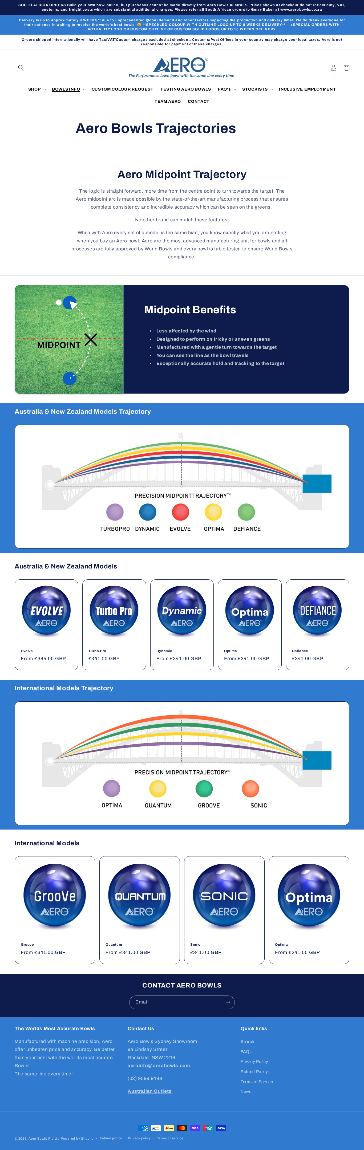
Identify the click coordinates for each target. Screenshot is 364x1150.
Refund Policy (254, 1071)
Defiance (300, 651)
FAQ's (247, 1051)
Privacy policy (139, 1138)
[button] (21, 67)
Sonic (195, 944)
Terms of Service (257, 1081)
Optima (230, 651)
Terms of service (170, 1138)
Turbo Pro (97, 651)
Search (247, 1041)
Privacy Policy (254, 1061)
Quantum (114, 944)
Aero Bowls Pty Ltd (44, 1138)
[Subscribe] (228, 1002)
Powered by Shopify (77, 1138)
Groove (27, 944)
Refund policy (110, 1138)
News (246, 1091)
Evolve (27, 651)
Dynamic (164, 651)
